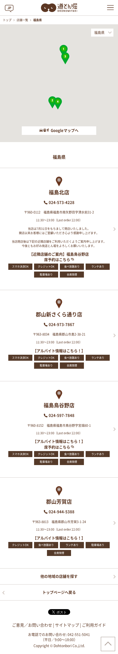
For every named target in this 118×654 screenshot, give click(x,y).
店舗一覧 (23, 20)
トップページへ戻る (59, 592)
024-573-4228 (61, 202)
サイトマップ (67, 625)
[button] (63, 51)
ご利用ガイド (94, 625)
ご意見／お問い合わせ (32, 625)
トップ (7, 20)
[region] (59, 83)
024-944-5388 (61, 512)
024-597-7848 (61, 415)
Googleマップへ (64, 130)
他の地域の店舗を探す (59, 576)
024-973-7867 (61, 324)
